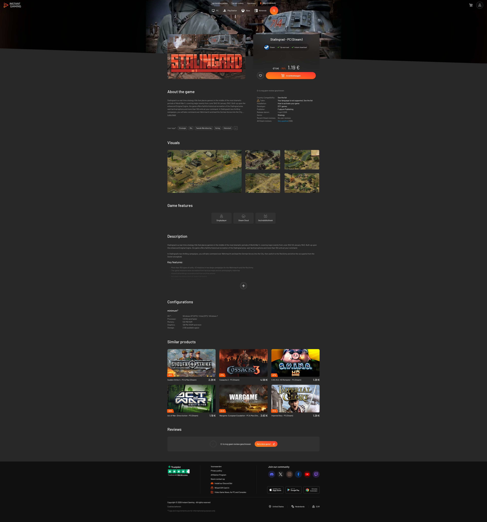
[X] (280, 474)
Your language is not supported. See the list (295, 100)
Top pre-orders (237, 3)
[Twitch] (316, 474)
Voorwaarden (216, 466)
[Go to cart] (470, 5)
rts (191, 128)
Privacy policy (216, 470)
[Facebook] (298, 474)
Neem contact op (218, 479)
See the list (282, 97)
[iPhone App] (275, 489)
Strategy (281, 115)
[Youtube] (307, 474)
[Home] (12, 5)
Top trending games (219, 3)
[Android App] (293, 489)
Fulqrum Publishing (285, 109)
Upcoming (251, 3)
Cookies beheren (174, 506)
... (235, 128)
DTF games (282, 106)
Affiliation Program (218, 475)
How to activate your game (288, 103)
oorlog (217, 128)
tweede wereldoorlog (203, 128)
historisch (227, 128)
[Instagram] (289, 474)
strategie (182, 128)
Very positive (283, 121)
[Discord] (271, 474)
